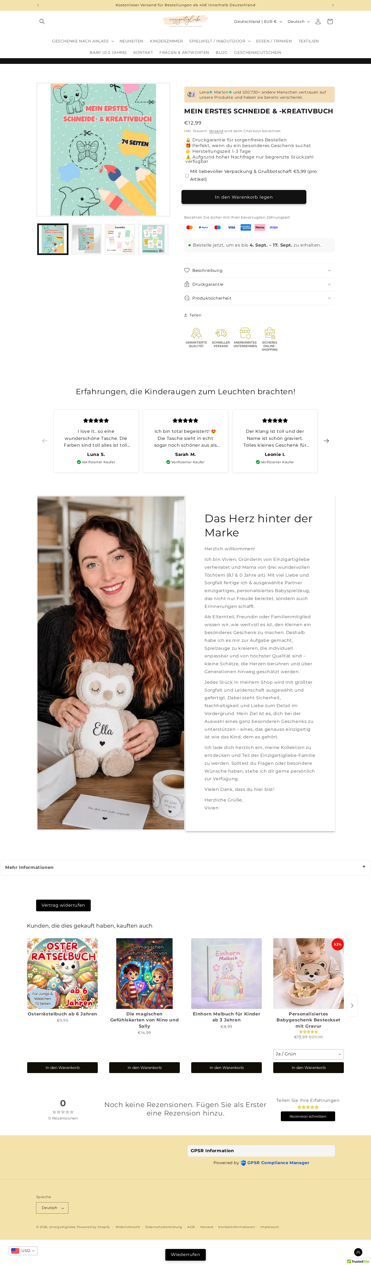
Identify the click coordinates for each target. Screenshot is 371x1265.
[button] (42, 21)
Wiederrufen (185, 1254)
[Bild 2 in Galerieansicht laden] (86, 239)
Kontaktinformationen (236, 1227)
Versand (216, 131)
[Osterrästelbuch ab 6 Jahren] (62, 973)
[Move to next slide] (326, 440)
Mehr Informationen (29, 867)
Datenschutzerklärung (163, 1227)
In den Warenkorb (63, 1067)
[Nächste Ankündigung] (333, 5)
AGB (191, 1227)
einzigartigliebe (63, 1227)
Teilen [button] (196, 315)
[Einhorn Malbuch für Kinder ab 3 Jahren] (226, 973)
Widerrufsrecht (127, 1227)
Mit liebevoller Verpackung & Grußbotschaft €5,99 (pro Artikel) (253, 175)
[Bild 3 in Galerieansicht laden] (120, 239)
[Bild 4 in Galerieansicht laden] (153, 239)
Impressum (269, 1227)
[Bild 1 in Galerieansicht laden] (52, 239)
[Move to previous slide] (44, 440)
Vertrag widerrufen (63, 905)
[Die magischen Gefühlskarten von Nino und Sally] (144, 973)
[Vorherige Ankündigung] (38, 5)
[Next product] (352, 1006)
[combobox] (308, 1054)
